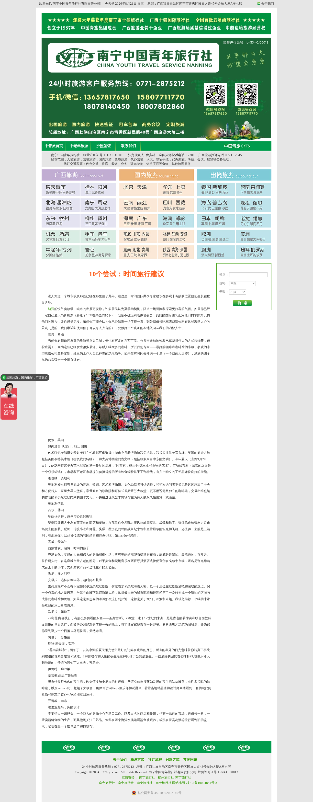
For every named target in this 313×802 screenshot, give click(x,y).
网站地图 (178, 783)
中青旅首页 (54, 146)
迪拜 (51, 309)
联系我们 (128, 146)
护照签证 (103, 146)
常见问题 (190, 759)
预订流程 (155, 759)
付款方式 (172, 759)
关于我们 (267, 3)
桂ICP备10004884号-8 (201, 783)
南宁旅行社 (147, 777)
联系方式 (137, 759)
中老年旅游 (79, 146)
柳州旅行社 (166, 777)
